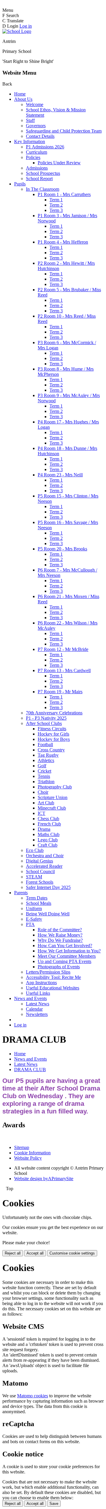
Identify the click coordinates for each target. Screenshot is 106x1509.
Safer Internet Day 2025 (48, 887)
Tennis (44, 776)
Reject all (13, 1253)
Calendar (34, 1008)
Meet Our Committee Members (67, 956)
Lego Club (48, 839)
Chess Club (48, 818)
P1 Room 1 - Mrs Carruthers (64, 194)
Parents (21, 892)
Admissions (37, 167)
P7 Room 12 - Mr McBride (63, 649)
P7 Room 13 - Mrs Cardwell (64, 670)
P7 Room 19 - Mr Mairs (60, 691)
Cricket (44, 770)
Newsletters (37, 1014)
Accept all (35, 1253)
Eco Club (35, 850)
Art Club (46, 802)
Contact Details (40, 136)
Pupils (20, 183)
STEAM (34, 876)
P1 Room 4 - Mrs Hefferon (63, 242)
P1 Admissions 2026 (45, 146)
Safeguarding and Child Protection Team (64, 130)
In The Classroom (42, 189)
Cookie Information (32, 1152)
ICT (41, 813)
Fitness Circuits (52, 728)
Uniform (34, 908)
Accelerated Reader (44, 866)
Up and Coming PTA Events (64, 961)
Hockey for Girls (53, 733)
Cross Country (51, 749)
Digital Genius (39, 860)
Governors (36, 125)
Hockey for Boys (54, 739)
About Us (23, 99)
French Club (49, 823)
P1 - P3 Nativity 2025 (46, 718)
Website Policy (28, 1157)
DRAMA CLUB (30, 1069)
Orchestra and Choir (45, 855)
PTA (30, 924)
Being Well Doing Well (47, 913)
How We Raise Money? (60, 934)
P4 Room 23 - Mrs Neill (60, 474)
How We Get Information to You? (69, 950)
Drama (44, 829)
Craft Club (47, 845)
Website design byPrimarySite (43, 1178)
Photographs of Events (59, 966)
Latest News (37, 1003)
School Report (39, 178)
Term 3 (56, 210)
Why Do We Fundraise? (60, 940)
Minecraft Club (52, 807)
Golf (42, 765)
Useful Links (38, 993)
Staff (30, 120)
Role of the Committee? (60, 929)
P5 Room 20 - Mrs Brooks (62, 548)
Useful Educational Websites (52, 987)
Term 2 (56, 204)
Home (20, 93)
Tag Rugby (48, 755)
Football (45, 744)
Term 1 (56, 199)
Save (53, 1503)
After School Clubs (44, 723)
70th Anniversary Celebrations (54, 712)
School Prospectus (43, 173)
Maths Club (48, 834)
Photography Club (55, 786)
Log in (25, 26)
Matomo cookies (32, 1395)
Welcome (34, 104)
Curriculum (36, 152)
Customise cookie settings (72, 1253)
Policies (33, 157)
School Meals (38, 903)
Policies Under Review (59, 162)
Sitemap (21, 1147)
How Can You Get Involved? (65, 945)
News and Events (30, 998)
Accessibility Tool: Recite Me (53, 977)
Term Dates (36, 897)
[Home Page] (16, 31)
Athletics (46, 760)
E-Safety (34, 919)
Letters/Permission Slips (48, 971)
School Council (40, 871)
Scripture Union (52, 797)
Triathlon (46, 781)
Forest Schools (39, 882)
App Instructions (41, 982)
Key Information (29, 141)
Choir (43, 792)
